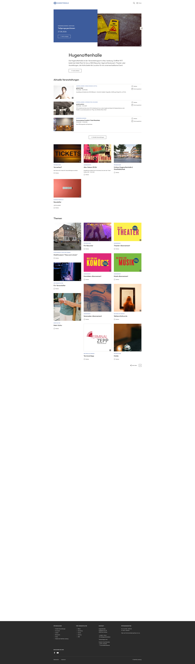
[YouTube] (58, 653)
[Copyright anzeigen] (140, 45)
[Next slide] (141, 28)
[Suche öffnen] (134, 3)
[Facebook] (54, 653)
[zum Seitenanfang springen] (140, 365)
